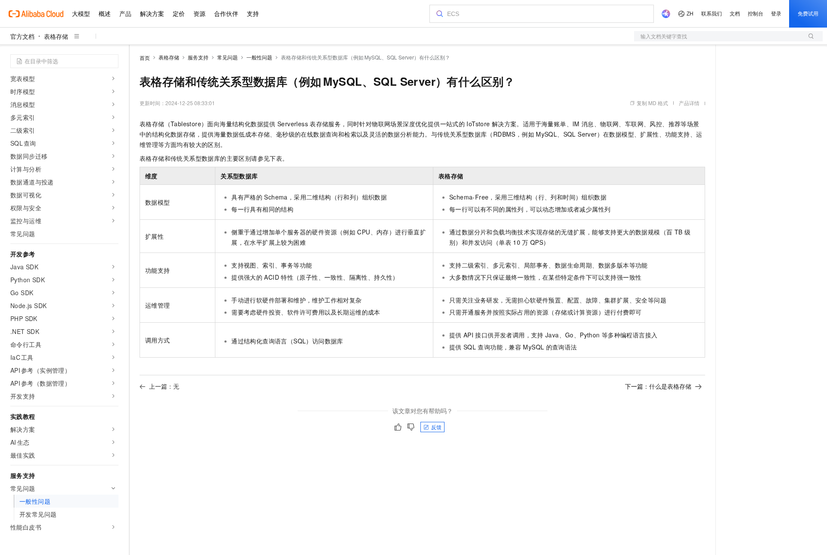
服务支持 (198, 57)
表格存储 (56, 36)
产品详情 (689, 102)
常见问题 (227, 57)
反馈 (436, 426)
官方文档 (22, 36)
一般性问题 (259, 57)
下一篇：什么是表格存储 (658, 386)
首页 (145, 57)
